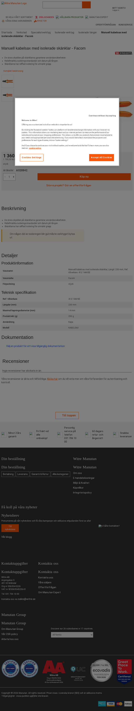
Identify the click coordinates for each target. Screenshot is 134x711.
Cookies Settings (32, 157)
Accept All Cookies (101, 157)
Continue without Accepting (102, 116)
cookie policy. (35, 148)
